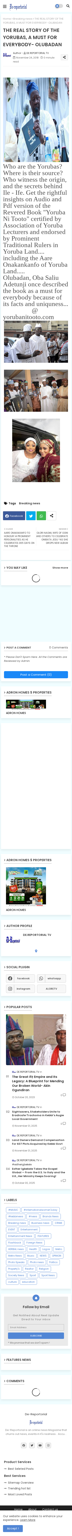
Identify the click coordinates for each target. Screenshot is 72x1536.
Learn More (27, 1520)
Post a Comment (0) (36, 675)
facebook (23, 978)
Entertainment (29, 1229)
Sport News (48, 1275)
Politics (53, 1262)
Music (30, 1255)
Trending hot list (19, 1488)
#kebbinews (15, 1216)
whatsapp (54, 978)
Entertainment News (20, 1236)
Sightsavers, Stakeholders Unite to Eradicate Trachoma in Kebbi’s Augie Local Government (38, 1115)
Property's (14, 1268)
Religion (44, 1268)
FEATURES (43, 1236)
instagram (23, 988)
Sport (33, 1275)
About (32, 1509)
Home (7, 19)
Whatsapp (41, 515)
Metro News (15, 1255)
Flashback (14, 1242)
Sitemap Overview (21, 1483)
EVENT (11, 1229)
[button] (68, 6)
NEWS (43, 1255)
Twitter (31, 515)
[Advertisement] (32, 615)
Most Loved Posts (20, 1494)
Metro (58, 1249)
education (28, 1282)
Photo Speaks (16, 1262)
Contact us (50, 1509)
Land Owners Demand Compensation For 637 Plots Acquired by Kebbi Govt (38, 1142)
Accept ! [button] (13, 1528)
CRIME (58, 1223)
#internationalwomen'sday (40, 1210)
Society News (16, 1275)
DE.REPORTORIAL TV (37, 935)
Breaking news (22, 19)
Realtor (29, 1268)
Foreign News (34, 1242)
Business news (40, 1223)
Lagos (46, 1249)
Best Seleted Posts (21, 1469)
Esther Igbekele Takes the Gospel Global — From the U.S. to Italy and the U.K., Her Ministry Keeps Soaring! (38, 1172)
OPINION (56, 1255)
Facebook (16, 516)
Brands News (51, 1216)
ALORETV (51, 988)
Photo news (37, 1262)
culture (12, 1282)
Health (33, 1249)
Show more (60, 568)
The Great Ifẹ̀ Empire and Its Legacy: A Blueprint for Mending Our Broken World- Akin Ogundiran (38, 1083)
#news (33, 1216)
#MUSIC (13, 1210)
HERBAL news (16, 1249)
